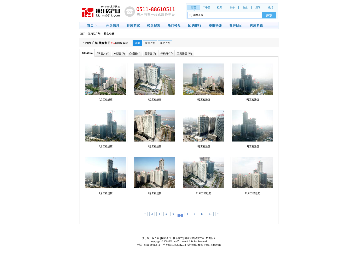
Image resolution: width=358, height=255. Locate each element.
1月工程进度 (154, 146)
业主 (245, 7)
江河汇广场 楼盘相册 (96, 43)
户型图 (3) (119, 53)
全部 (137, 43)
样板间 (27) (166, 53)
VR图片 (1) (103, 53)
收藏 (125, 43)
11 (210, 213)
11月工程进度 (203, 193)
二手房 (206, 7)
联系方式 (178, 238)
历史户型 (165, 43)
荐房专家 (133, 25)
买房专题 (256, 25)
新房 (193, 7)
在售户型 (150, 43)
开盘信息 (112, 25)
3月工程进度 (154, 99)
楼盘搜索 (153, 25)
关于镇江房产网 (151, 238)
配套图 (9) (150, 53)
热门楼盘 (174, 25)
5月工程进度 (105, 99)
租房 (219, 7)
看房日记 (235, 25)
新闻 (257, 7)
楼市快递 (215, 25)
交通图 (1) (134, 53)
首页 (82, 33)
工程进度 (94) (184, 53)
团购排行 (194, 25)
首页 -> (92, 25)
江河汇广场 (94, 33)
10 (202, 213)
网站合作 (166, 238)
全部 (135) (87, 53)
